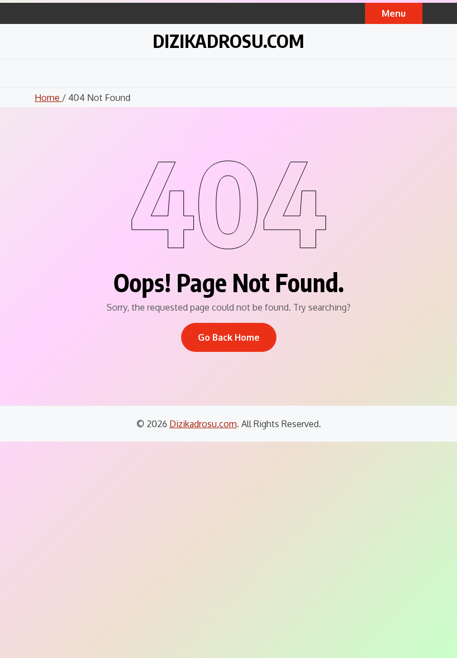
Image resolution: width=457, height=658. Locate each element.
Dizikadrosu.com (228, 40)
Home (48, 97)
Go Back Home (229, 337)
